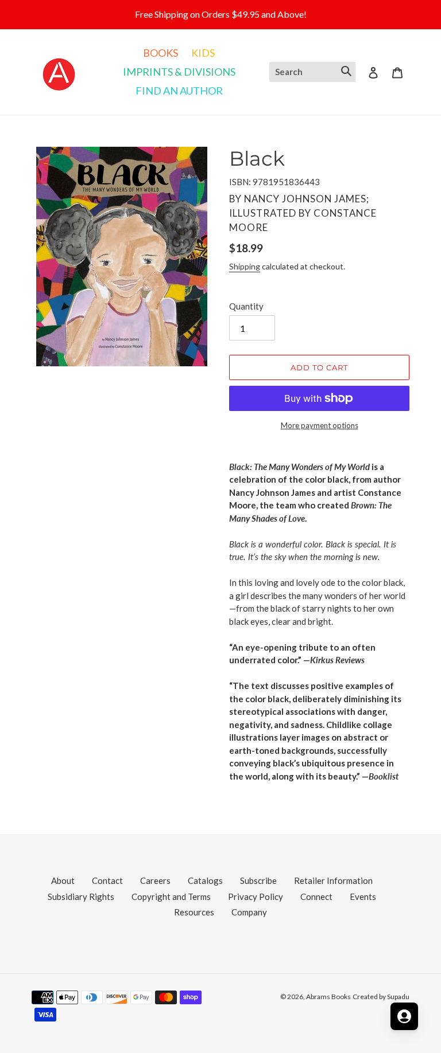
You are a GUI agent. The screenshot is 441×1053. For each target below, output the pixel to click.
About (63, 880)
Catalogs (205, 880)
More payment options (319, 425)
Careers (155, 880)
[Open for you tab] (404, 1016)
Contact (107, 880)
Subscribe (258, 880)
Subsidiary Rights (81, 896)
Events (363, 896)
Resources (194, 912)
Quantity (246, 306)
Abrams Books (328, 996)
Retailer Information (333, 880)
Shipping (244, 266)
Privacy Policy (255, 896)
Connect (316, 896)
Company (249, 912)
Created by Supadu (381, 996)
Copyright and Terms (171, 896)
